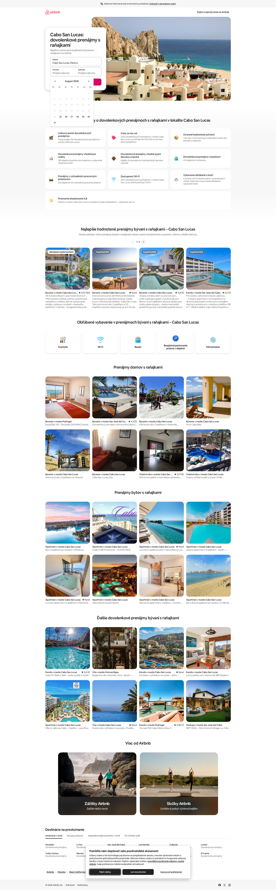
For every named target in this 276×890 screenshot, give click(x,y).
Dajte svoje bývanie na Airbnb (213, 12)
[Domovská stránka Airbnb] (52, 12)
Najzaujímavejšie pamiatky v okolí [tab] (104, 835)
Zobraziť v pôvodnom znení (162, 3)
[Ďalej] (143, 242)
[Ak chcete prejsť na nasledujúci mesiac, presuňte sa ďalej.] (88, 81)
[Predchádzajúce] (132, 242)
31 (55, 122)
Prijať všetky (105, 872)
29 (83, 116)
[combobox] (75, 63)
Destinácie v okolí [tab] (53, 835)
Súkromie (70, 885)
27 (72, 116)
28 (77, 116)
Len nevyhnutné (138, 872)
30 (89, 116)
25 (60, 116)
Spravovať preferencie (171, 872)
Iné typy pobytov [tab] (75, 835)
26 (66, 116)
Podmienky (82, 885)
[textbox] (62, 73)
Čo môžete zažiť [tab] (132, 835)
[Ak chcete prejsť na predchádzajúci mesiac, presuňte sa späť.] (55, 81)
